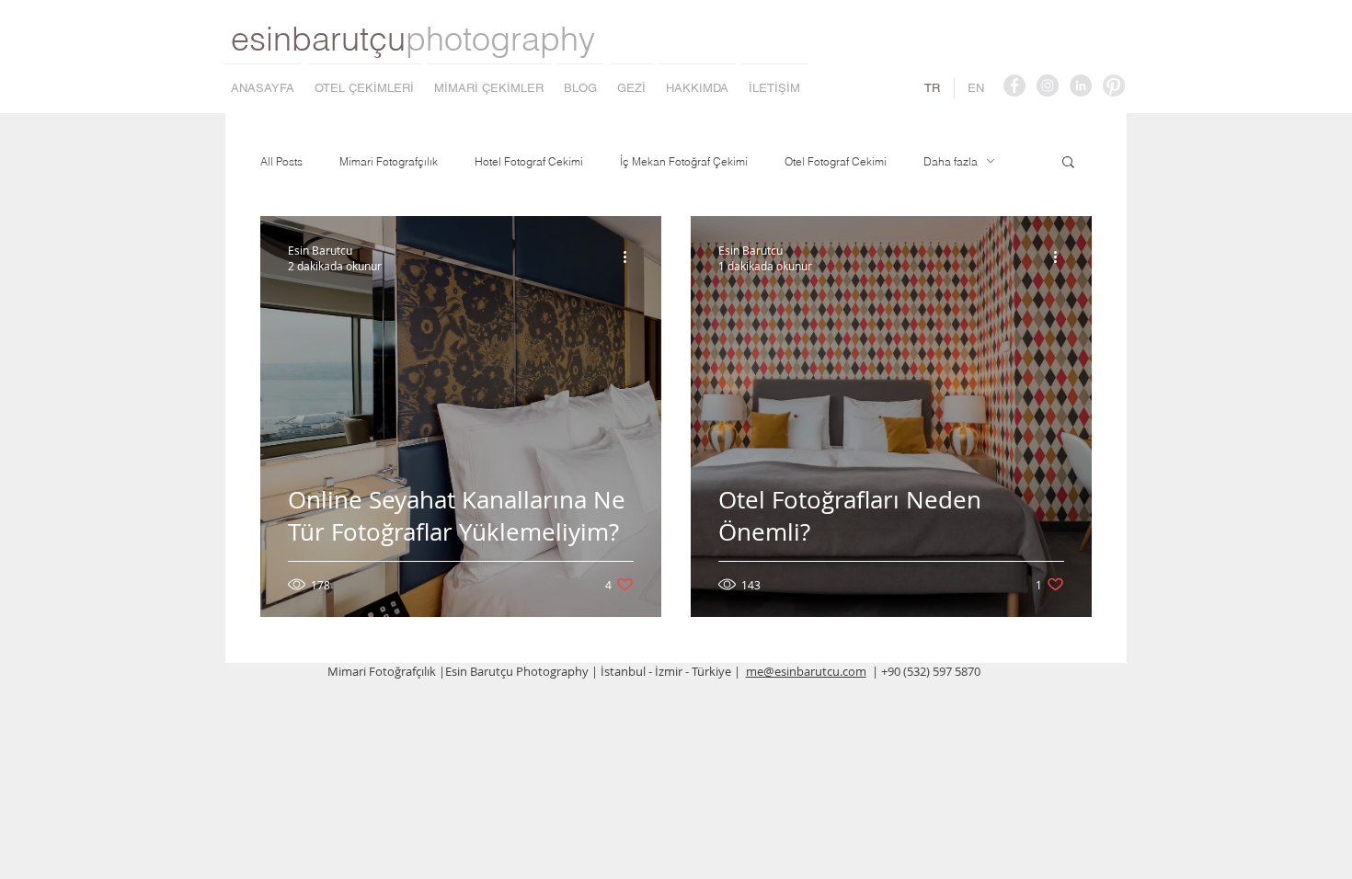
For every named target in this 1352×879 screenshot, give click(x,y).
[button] (1068, 163)
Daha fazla (950, 161)
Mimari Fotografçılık (388, 161)
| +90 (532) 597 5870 (926, 671)
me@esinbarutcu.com (806, 671)
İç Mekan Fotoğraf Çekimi (684, 161)
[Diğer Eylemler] (631, 257)
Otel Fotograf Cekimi (836, 161)
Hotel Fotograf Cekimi (529, 161)
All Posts (281, 161)
